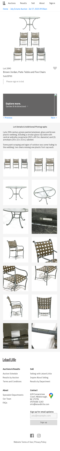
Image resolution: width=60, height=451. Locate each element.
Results (23, 3)
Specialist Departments (13, 395)
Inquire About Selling (39, 377)
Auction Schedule (10, 373)
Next (54, 117)
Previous (7, 117)
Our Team (7, 399)
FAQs (5, 402)
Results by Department (40, 381)
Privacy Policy (40, 442)
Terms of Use (27, 442)
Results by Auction (11, 377)
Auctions (12, 3)
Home (5, 9)
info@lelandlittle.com (39, 404)
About (42, 3)
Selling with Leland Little (41, 373)
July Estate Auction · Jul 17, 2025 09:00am (28, 9)
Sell (33, 3)
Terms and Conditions (12, 381)
